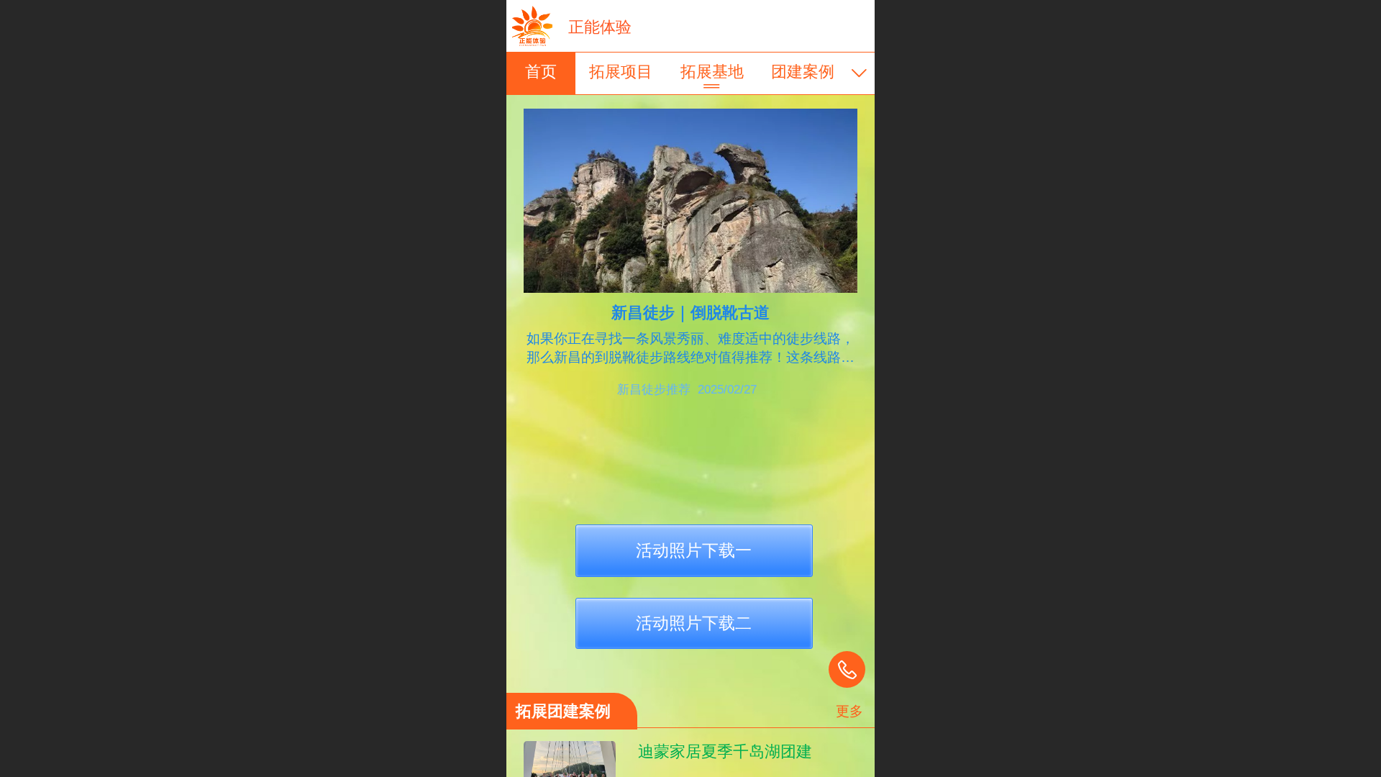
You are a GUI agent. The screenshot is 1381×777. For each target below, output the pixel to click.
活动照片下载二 (694, 623)
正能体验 (600, 27)
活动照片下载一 (694, 550)
